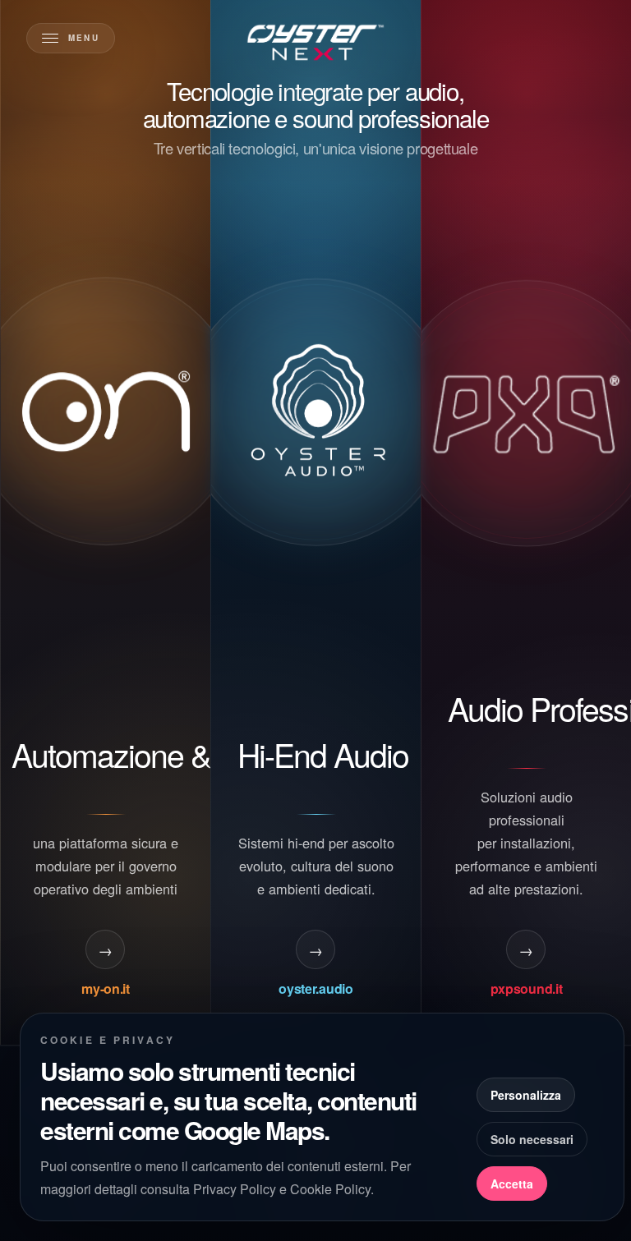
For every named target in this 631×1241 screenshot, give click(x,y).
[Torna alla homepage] (315, 42)
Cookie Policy (330, 1188)
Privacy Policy (234, 1188)
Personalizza (526, 1095)
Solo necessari (532, 1139)
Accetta (512, 1183)
